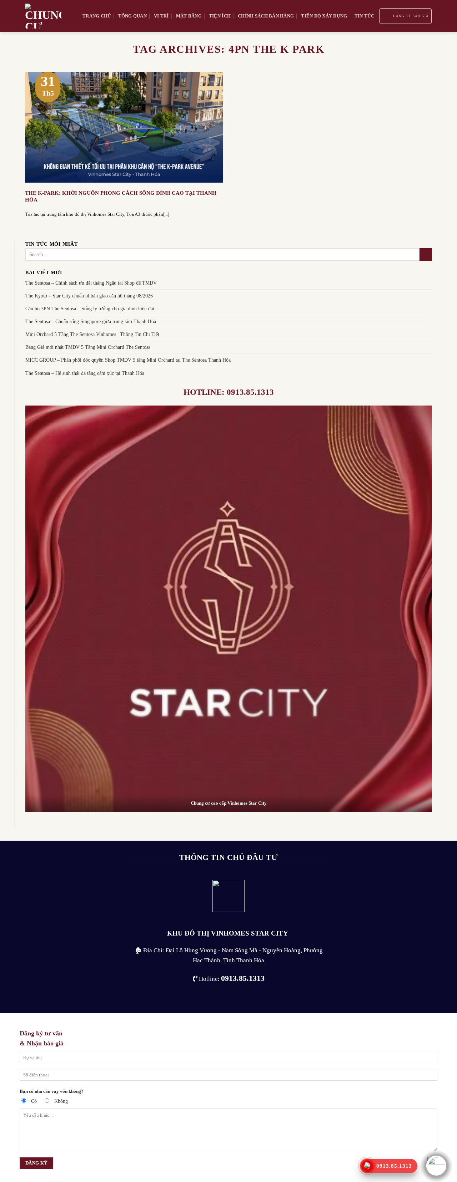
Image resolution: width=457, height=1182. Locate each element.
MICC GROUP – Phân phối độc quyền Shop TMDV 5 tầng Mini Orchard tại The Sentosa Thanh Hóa (128, 360)
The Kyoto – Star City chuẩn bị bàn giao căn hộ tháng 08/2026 (89, 296)
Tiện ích (220, 16)
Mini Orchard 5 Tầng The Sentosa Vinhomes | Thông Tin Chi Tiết (92, 334)
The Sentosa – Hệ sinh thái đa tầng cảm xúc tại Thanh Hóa (84, 373)
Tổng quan (132, 16)
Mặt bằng (189, 16)
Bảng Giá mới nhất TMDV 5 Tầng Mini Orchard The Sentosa (87, 347)
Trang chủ (96, 16)
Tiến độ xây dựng (324, 16)
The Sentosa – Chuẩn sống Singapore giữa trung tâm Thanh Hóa (90, 321)
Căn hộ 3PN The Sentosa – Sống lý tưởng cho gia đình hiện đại (89, 308)
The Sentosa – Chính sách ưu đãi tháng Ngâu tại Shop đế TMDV (91, 283)
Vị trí (161, 16)
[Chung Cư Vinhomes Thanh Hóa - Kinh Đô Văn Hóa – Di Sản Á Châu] (48, 16)
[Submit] (426, 254)
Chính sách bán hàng (266, 16)
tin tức (365, 16)
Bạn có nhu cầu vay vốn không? (52, 1091)
